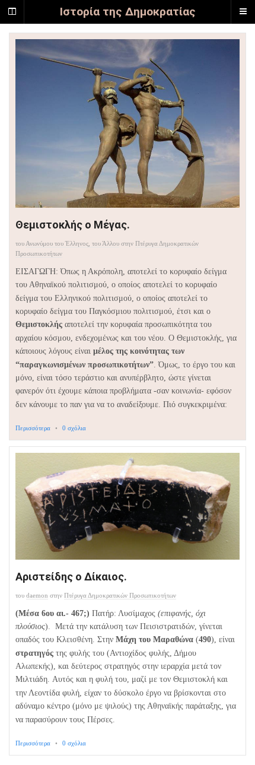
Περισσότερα (32, 427)
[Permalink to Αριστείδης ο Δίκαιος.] (127, 506)
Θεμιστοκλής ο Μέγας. (72, 224)
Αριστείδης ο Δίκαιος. (71, 576)
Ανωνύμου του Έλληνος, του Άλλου (72, 243)
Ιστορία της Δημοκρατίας (128, 11)
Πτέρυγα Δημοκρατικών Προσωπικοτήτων (120, 595)
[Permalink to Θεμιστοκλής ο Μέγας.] (127, 123)
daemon (37, 595)
